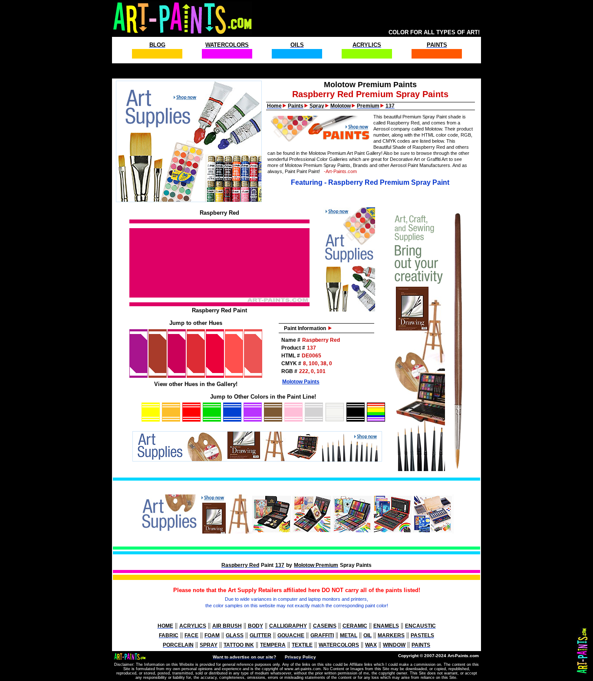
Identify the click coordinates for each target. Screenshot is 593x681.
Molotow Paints (301, 382)
